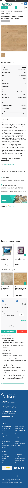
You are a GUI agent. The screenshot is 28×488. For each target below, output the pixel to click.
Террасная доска (6, 441)
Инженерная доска (6, 426)
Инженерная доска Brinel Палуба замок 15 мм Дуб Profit (20, 288)
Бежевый (19, 100)
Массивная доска (6, 428)
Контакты (17, 0)
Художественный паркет (8, 445)
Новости (4, 458)
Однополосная (22, 75)
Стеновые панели (19, 439)
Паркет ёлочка (19, 428)
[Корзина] (25, 7)
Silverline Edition (22, 69)
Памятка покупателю (9, 164)
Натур (24, 78)
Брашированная (22, 97)
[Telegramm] (19, 468)
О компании (18, 454)
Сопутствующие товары (19, 436)
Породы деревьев (19, 460)
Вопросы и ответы (20, 458)
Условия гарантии (19, 462)
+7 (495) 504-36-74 (9, 412)
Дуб (25, 72)
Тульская (24, 0)
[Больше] (25, 314)
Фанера (4, 447)
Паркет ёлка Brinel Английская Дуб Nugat (6, 288)
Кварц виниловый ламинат (20, 431)
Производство (5, 456)
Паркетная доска (19, 426)
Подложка (17, 445)
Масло (24, 94)
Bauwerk (24, 67)
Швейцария (23, 105)
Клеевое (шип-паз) (21, 91)
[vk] (15, 468)
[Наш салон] (14, 199)
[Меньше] (18, 314)
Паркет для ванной (20, 443)
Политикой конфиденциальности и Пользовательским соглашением (12, 482)
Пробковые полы (6, 433)
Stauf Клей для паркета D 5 (5, 258)
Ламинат (4, 430)
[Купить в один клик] (22, 331)
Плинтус (4, 439)
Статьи (3, 460)
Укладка (17, 456)
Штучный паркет (6, 436)
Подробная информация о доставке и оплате (12, 383)
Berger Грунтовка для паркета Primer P (20, 258)
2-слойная (23, 108)
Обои (3, 443)
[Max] (22, 468)
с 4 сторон (23, 102)
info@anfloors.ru (8, 416)
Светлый (24, 100)
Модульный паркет (20, 433)
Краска (17, 441)
